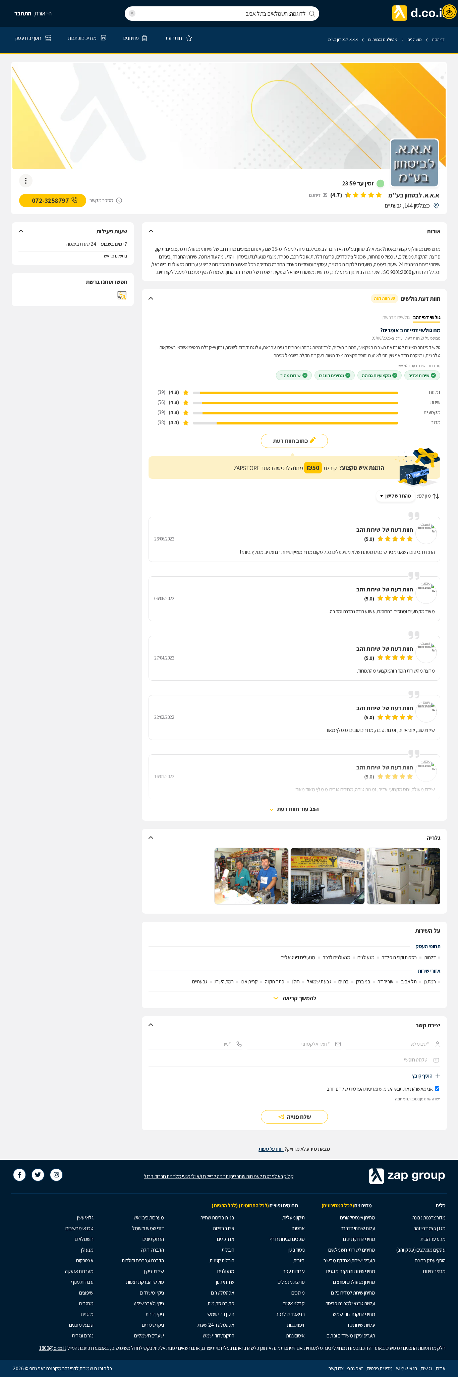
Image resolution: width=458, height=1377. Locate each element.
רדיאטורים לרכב (290, 1314)
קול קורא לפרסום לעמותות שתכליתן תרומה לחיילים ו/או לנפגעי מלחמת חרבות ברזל (218, 1176)
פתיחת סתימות (221, 1303)
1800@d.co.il (52, 1348)
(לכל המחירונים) (338, 1205)
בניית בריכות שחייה (217, 1217)
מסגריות (86, 1303)
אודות (441, 1368)
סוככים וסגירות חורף (287, 1239)
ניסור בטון (296, 1249)
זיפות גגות (295, 1324)
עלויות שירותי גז (361, 1324)
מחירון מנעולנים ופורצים (354, 1281)
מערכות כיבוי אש (148, 1217)
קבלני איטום (294, 1303)
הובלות (228, 1249)
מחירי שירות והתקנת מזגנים (350, 1271)
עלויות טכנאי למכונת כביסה (350, 1303)
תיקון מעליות (293, 1217)
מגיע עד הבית (432, 1239)
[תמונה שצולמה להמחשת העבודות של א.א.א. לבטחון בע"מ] (404, 876)
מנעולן (87, 1249)
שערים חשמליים (149, 1335)
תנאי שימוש (406, 1368)
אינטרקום (84, 1260)
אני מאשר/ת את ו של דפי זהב (380, 1088)
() (336, 195)
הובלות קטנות (222, 1260)
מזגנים (87, 1314)
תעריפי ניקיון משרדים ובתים (351, 1335)
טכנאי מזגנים (81, 1324)
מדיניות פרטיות (379, 1368)
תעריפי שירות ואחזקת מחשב (349, 1260)
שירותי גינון (225, 1281)
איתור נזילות (223, 1228)
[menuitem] (411, 1217)
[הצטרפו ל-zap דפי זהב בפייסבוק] (19, 1175)
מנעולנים (225, 1271)
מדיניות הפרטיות (363, 1088)
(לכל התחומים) (254, 1205)
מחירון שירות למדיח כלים (353, 1292)
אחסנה (298, 1228)
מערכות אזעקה (79, 1271)
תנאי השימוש (391, 1088)
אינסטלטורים (222, 1292)
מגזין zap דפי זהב (429, 1228)
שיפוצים (86, 1292)
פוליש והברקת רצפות (145, 1281)
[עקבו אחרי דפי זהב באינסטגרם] (56, 1175)
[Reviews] (363, 195)
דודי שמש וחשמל (148, 1228)
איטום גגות (295, 1335)
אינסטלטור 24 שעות (215, 1324)
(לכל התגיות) (224, 1205)
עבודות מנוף (82, 1281)
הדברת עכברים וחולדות (143, 1260)
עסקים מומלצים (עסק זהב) (421, 1249)
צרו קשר (336, 1368)
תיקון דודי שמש (220, 1314)
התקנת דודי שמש (218, 1335)
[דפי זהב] (418, 13)
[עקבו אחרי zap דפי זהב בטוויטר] (38, 1175)
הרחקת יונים (153, 1239)
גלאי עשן (85, 1217)
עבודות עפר (293, 1271)
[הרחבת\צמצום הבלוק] (151, 231)
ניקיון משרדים (152, 1292)
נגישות (426, 1368)
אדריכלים (225, 1239)
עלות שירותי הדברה (358, 1228)
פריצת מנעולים (291, 1281)
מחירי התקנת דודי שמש (354, 1314)
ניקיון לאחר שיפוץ (148, 1303)
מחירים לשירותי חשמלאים (351, 1249)
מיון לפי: (424, 495)
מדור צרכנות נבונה (429, 1217)
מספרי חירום (434, 1271)
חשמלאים (84, 1239)
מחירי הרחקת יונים (359, 1239)
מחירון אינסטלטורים (357, 1217)
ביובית (298, 1260)
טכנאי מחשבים (79, 1228)
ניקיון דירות (155, 1314)
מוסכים (297, 1292)
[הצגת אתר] (122, 295)
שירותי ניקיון (154, 1271)
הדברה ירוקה (152, 1249)
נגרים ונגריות (83, 1335)
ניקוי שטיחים (153, 1324)
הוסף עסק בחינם (430, 1260)
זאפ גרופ (355, 1368)
